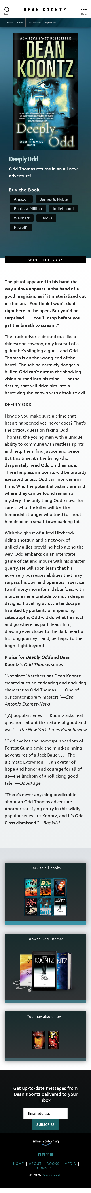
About (35, 1163)
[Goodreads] (51, 1155)
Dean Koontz (45, 9)
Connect (45, 1168)
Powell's (21, 227)
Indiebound (63, 208)
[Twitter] (43, 1155)
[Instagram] (47, 1155)
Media (70, 1163)
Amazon (21, 199)
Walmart (22, 218)
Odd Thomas (34, 22)
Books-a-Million (28, 208)
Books (20, 22)
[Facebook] (39, 1155)
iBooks (46, 218)
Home (10, 22)
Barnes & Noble (54, 199)
